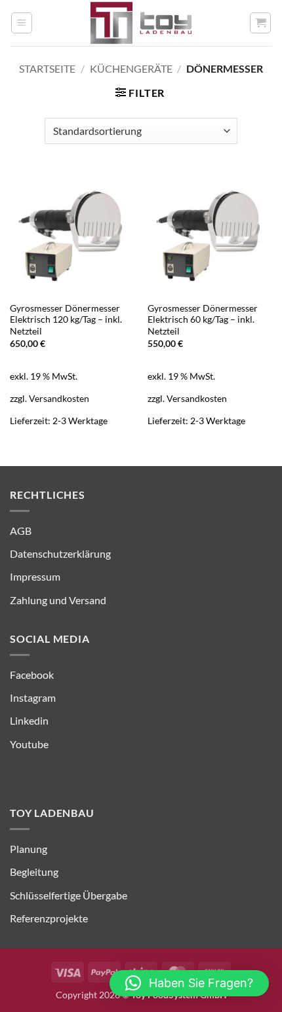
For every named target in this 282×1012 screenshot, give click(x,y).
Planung (28, 848)
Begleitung (34, 871)
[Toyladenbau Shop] (141, 23)
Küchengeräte (131, 68)
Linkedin (29, 720)
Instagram (33, 697)
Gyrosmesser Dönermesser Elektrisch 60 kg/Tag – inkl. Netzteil (203, 319)
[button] (21, 22)
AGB (20, 530)
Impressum (35, 576)
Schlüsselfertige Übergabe (68, 895)
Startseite (47, 68)
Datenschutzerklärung (60, 553)
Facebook (32, 674)
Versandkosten (59, 398)
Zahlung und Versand (58, 600)
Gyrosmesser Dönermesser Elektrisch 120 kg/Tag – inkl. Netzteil (66, 319)
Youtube (29, 744)
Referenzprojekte (49, 918)
